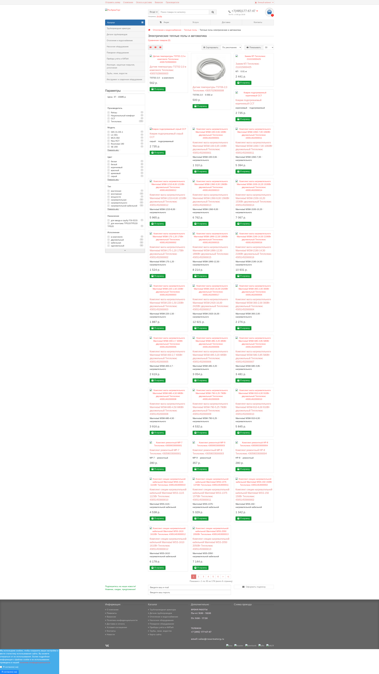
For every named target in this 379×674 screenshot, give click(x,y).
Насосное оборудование (118, 46)
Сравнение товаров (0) (159, 40)
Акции (166, 22)
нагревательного (126, 203)
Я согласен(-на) (10, 667)
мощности (126, 197)
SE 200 (126, 147)
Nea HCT (126, 141)
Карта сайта (155, 634)
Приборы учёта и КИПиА (118, 59)
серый (126, 176)
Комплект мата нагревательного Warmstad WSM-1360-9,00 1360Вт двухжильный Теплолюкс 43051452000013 (211, 199)
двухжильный (126, 240)
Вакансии (159, 2)
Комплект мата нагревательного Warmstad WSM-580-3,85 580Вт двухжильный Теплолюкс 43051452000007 (253, 356)
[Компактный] (160, 47)
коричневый (126, 167)
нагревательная (126, 200)
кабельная (126, 243)
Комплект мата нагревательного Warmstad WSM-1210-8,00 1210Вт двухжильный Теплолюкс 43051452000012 (168, 199)
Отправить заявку (112, 2)
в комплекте (126, 237)
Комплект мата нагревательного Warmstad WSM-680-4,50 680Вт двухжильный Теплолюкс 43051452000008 (167, 408)
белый (126, 164)
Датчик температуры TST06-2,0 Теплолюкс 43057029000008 (210, 89)
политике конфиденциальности (35, 662)
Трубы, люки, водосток (117, 73)
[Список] (155, 47)
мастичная (126, 191)
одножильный (126, 246)
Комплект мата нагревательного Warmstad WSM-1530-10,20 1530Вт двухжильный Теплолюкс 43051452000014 (254, 199)
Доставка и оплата (116, 624)
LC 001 (126, 135)
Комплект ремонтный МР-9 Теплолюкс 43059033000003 (208, 452)
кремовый (126, 173)
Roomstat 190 (126, 144)
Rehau (126, 112)
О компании (128, 2)
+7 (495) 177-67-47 (201, 631)
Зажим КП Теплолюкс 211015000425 (247, 65)
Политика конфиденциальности (122, 620)
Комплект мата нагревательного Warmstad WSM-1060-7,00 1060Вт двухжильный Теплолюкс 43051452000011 (254, 147)
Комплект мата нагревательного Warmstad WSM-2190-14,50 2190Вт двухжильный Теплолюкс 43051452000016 (254, 252)
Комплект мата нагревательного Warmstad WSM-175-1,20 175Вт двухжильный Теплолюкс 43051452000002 (167, 252)
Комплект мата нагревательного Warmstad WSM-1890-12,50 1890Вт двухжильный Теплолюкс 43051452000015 (211, 252)
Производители (172, 2)
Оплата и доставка (144, 2)
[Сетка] (150, 47)
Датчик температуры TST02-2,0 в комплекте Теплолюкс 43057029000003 (168, 70)
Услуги (195, 22)
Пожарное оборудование (118, 53)
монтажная (126, 194)
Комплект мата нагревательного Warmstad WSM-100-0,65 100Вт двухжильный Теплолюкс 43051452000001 (210, 147)
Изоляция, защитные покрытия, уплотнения (121, 66)
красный (126, 170)
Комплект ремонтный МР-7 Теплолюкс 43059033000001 (165, 452)
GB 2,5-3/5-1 (126, 132)
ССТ (126, 118)
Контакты (258, 22)
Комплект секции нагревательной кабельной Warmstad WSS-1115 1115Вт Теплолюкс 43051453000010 (168, 494)
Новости (111, 634)
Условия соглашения (117, 627)
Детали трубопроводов (117, 34)
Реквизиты (112, 613)
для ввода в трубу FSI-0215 (126, 220)
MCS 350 (126, 138)
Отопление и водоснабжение (120, 40)
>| (228, 576)
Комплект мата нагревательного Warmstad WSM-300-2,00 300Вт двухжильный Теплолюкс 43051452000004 (253, 304)
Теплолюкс (126, 121)
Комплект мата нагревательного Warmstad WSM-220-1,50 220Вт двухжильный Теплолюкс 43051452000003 (167, 304)
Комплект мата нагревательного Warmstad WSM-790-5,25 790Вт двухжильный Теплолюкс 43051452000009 (210, 408)
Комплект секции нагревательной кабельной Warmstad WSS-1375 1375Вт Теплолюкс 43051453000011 (211, 494)
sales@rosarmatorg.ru (211, 639)
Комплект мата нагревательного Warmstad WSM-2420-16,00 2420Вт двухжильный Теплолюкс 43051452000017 (211, 304)
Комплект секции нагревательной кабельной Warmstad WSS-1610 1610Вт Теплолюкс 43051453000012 (168, 543)
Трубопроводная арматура (118, 28)
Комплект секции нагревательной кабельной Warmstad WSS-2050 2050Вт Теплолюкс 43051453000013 (211, 543)
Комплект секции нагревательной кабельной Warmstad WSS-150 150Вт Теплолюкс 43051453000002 (254, 494)
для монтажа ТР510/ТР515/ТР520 (124, 224)
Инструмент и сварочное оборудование (124, 79)
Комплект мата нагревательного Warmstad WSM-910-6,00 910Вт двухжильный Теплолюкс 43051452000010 (253, 408)
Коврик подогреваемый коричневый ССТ (248, 102)
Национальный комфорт (126, 115)
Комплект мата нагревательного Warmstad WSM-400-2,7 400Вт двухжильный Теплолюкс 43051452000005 (167, 356)
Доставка (226, 22)
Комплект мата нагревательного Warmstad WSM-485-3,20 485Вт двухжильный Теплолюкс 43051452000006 (210, 356)
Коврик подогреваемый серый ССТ (166, 135)
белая (126, 161)
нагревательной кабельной (126, 206)
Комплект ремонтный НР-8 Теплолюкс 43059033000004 (251, 452)
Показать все (113, 150)
